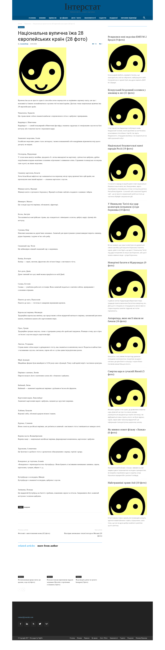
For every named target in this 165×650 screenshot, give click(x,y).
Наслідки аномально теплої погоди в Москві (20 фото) (83, 534)
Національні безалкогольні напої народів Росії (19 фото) (125, 147)
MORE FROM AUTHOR (47, 545)
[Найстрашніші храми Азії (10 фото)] (127, 501)
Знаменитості (90, 18)
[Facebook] (20, 624)
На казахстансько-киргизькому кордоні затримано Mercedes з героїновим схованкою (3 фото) (60, 582)
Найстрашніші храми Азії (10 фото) (127, 482)
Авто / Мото (76, 18)
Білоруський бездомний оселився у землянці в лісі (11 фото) (127, 91)
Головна (32, 18)
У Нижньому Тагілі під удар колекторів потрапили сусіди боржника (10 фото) (123, 206)
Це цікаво (64, 18)
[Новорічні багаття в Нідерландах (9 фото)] (127, 283)
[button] (144, 18)
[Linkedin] (27, 624)
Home (20, 24)
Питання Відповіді (128, 18)
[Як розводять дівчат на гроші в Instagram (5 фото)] (89, 565)
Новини (42, 18)
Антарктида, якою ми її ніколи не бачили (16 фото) (125, 320)
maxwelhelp (24, 44)
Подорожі (114, 18)
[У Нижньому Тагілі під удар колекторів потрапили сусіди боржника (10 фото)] (127, 228)
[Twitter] (40, 624)
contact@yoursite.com (25, 617)
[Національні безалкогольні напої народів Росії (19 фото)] (127, 167)
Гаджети (102, 18)
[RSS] (33, 624)
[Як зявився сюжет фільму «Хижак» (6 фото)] (127, 451)
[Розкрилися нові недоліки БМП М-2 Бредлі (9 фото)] (127, 58)
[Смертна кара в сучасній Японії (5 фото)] (127, 392)
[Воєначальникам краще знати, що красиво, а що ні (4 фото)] (31, 565)
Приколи (52, 18)
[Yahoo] (46, 624)
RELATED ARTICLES (26, 545)
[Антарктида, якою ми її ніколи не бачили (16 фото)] (127, 339)
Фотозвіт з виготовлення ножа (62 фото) (34, 533)
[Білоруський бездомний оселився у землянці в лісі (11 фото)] (127, 111)
